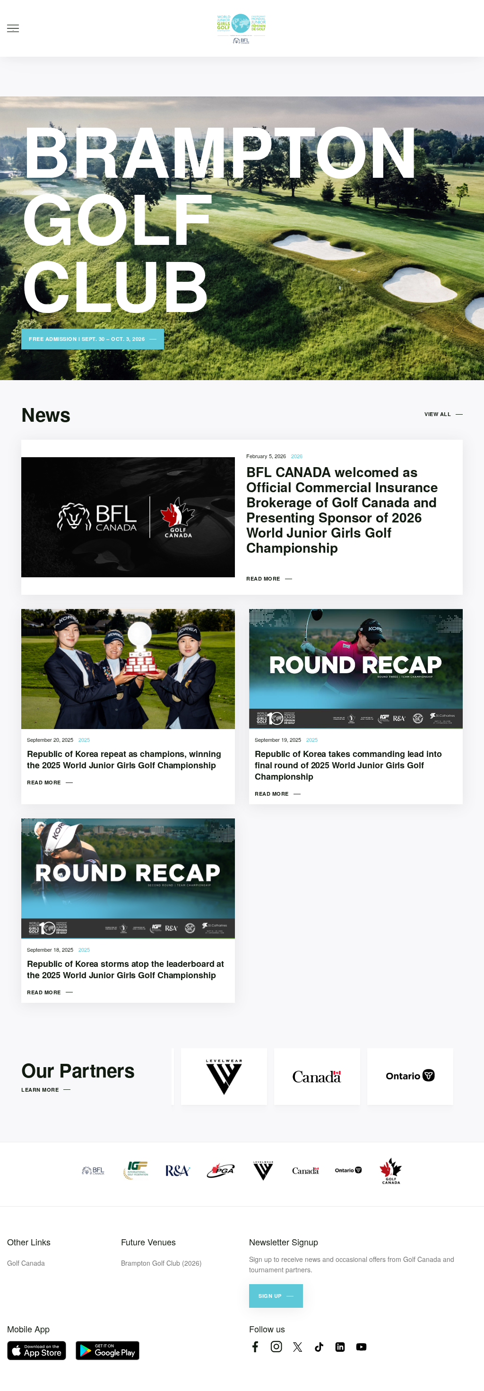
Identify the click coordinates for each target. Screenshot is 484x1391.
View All (437, 413)
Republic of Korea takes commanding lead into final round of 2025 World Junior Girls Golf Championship (348, 765)
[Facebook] (255, 1347)
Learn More (40, 1089)
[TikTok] (319, 1347)
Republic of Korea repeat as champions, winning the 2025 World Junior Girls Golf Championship (124, 759)
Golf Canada (26, 1263)
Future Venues (148, 1241)
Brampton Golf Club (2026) (161, 1263)
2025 (84, 739)
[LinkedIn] (340, 1347)
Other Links (29, 1241)
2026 (296, 456)
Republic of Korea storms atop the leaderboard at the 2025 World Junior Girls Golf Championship (125, 969)
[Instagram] (276, 1347)
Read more (263, 578)
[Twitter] (297, 1347)
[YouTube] (361, 1347)
